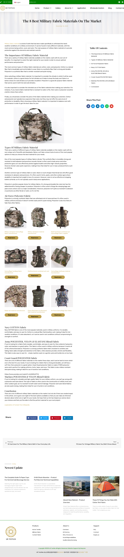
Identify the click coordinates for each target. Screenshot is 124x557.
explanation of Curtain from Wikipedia (17, 405)
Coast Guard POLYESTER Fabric (101, 77)
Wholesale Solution (97, 8)
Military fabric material (12, 43)
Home (37, 8)
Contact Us (120, 8)
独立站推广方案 (83, 552)
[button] (32, 418)
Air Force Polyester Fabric (99, 64)
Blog (110, 8)
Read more (11, 238)
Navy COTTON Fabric (98, 67)
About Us (68, 8)
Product (46, 8)
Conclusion (95, 87)
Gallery (58, 8)
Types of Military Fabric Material (102, 60)
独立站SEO (60, 552)
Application (81, 8)
